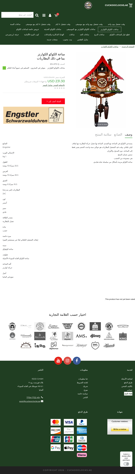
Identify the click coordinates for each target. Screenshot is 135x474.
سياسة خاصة (83, 393)
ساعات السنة (15, 24)
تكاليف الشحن (126, 386)
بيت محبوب (67, 39)
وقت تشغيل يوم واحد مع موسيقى (89, 24)
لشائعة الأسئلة (126, 379)
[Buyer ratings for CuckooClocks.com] (119, 427)
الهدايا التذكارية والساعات (54, 34)
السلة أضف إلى (54, 101)
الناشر (85, 397)
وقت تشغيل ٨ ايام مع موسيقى (38, 24)
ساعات (72, 34)
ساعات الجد (84, 34)
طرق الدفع (128, 382)
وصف (128, 134)
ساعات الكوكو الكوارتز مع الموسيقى (80, 29)
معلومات (84, 370)
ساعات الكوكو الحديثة (52, 29)
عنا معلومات (83, 379)
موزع (86, 390)
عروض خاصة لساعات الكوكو (27, 29)
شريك (85, 386)
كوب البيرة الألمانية (31, 34)
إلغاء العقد (128, 393)
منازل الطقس (82, 39)
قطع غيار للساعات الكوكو (119, 34)
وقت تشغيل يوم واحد (116, 24)
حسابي (129, 390)
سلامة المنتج (103, 134)
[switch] (126, 464)
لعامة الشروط (82, 382)
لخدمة (129, 370)
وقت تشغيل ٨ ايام (63, 24)
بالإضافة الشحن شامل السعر (54, 85)
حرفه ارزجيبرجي (12, 34)
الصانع (118, 134)
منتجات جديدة (52, 39)
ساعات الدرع (99, 34)
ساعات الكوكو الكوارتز (110, 29)
